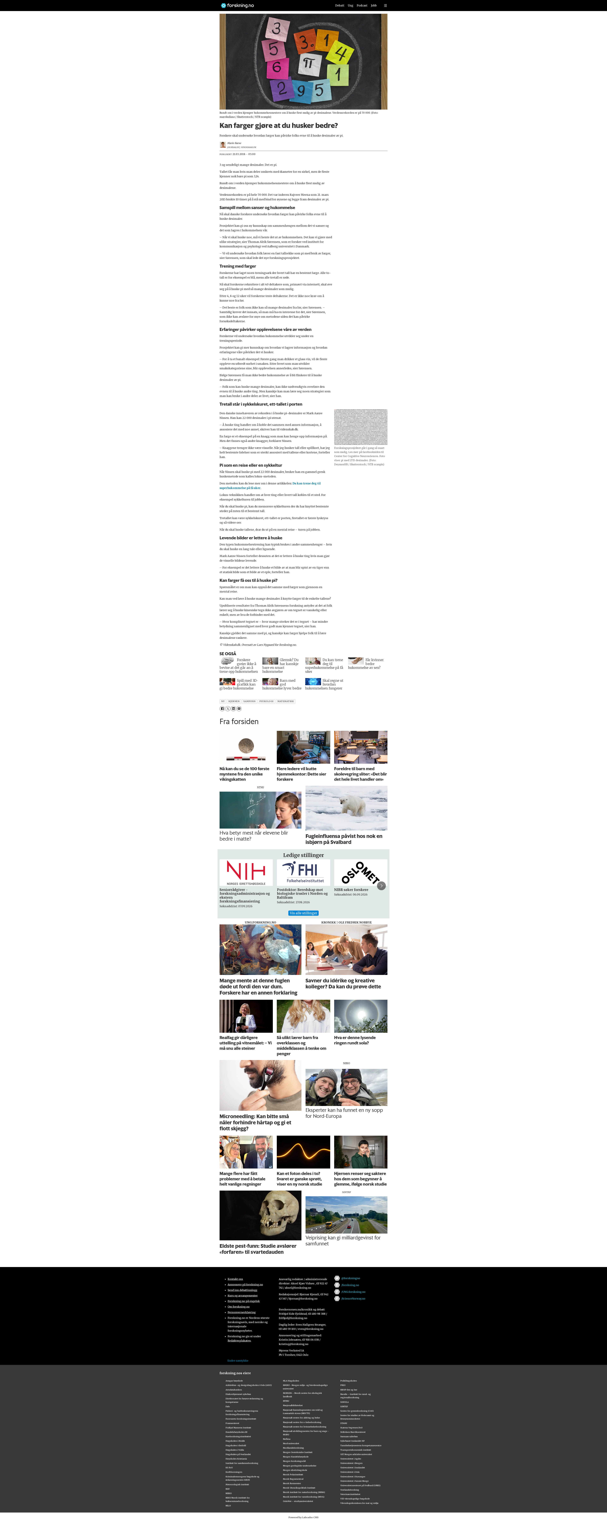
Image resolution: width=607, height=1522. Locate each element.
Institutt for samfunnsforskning (242, 1463)
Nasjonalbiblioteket (293, 1405)
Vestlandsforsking (349, 1490)
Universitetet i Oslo (350, 1472)
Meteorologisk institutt (237, 1484)
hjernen (233, 701)
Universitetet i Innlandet (352, 1467)
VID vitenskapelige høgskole (355, 1498)
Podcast (362, 5)
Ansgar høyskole (234, 1380)
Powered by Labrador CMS (303, 1517)
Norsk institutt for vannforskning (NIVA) (303, 1496)
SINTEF (344, 1406)
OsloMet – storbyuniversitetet (298, 1501)
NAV (228, 1489)
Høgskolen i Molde (235, 1441)
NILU (228, 1505)
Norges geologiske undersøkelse (299, 1465)
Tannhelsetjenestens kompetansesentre (360, 1445)
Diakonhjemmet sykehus (238, 1394)
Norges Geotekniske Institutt (298, 1452)
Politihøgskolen (348, 1380)
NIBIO (229, 1493)
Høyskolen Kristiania (236, 1458)
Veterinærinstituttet (350, 1494)
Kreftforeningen (234, 1472)
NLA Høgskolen (291, 1380)
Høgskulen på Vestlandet (238, 1454)
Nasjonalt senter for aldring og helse (301, 1417)
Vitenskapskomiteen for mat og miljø (359, 1503)
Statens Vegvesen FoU (351, 1427)
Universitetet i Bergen (351, 1463)
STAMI (343, 1423)
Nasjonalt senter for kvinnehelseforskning (304, 1426)
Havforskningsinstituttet (238, 1436)
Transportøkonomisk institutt (355, 1450)
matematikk (285, 701)
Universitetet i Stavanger (352, 1476)
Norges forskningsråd (294, 1461)
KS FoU (229, 1467)
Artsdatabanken (234, 1389)
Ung (350, 5)
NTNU (286, 1401)
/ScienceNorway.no (353, 1298)
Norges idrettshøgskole (295, 1470)
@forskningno (350, 1278)
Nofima (286, 1439)
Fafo (228, 1406)
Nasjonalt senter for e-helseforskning (302, 1422)
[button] (225, 885)
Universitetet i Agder (350, 1458)
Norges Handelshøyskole (296, 1456)
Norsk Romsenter (292, 1483)
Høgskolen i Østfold (236, 1445)
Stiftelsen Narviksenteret (353, 1432)
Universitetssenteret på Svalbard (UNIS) (360, 1485)
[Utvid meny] (385, 5)
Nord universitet (291, 1443)
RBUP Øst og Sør (348, 1389)
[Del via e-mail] (239, 708)
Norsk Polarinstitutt (293, 1474)
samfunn (249, 701)
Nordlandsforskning (293, 1448)
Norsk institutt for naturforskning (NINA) (304, 1492)
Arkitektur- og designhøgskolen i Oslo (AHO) (249, 1385)
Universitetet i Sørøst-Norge (354, 1481)
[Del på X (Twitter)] (227, 708)
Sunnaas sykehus (349, 1436)
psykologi (266, 701)
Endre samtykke (237, 1360)
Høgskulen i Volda (235, 1450)
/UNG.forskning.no (353, 1291)
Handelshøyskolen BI (236, 1432)
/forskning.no (350, 1285)
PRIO (343, 1385)
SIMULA (344, 1402)
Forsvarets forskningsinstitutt (241, 1418)
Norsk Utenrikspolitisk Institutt (299, 1487)
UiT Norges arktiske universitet (356, 1454)
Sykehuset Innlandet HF (352, 1441)
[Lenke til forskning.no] (274, 4)
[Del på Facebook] (222, 708)
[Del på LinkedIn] (233, 708)
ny (222, 701)
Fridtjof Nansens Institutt (238, 1427)
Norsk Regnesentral (293, 1479)
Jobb (374, 5)
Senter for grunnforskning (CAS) (357, 1411)
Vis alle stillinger (303, 913)
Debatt (339, 5)
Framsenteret (232, 1423)
